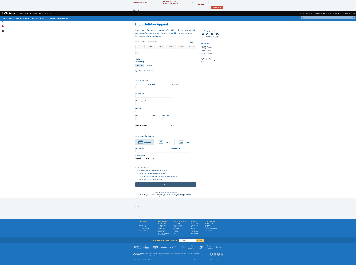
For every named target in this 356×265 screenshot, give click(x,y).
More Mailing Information (206, 53)
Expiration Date (140, 156)
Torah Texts (200, 247)
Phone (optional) (140, 101)
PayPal (168, 142)
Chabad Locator (209, 230)
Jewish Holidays (195, 224)
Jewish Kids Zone (162, 230)
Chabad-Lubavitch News (211, 228)
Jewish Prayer (194, 231)
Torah (178, 255)
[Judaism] (10, 13)
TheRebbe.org (161, 234)
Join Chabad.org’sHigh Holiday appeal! (170, 2)
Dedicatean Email (207, 37)
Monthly (149, 66)
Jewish (187, 255)
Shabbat (193, 227)
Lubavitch (165, 253)
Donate (341, 13)
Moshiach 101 (161, 228)
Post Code (165, 115)
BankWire (203, 37)
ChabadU (164, 247)
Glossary (176, 231)
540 (171, 47)
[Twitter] (215, 254)
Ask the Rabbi (318, 13)
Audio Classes (173, 247)
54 (140, 47)
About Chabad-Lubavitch (211, 224)
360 (161, 47)
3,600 (191, 47)
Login (302, 13)
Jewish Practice (8, 18)
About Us (202, 260)
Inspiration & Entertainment (58, 18)
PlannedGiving (212, 37)
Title (136, 84)
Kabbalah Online (162, 231)
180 (150, 47)
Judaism (182, 255)
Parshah (193, 230)
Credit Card (147, 142)
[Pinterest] (218, 254)
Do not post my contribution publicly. (150, 179)
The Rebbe (207, 225)
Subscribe (176, 228)
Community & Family (39, 18)
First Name (151, 84)
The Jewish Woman (163, 225)
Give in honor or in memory (146, 70)
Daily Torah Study (178, 227)
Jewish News (161, 227)
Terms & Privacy (211, 260)
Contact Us (219, 260)
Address (138, 108)
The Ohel (207, 227)
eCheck (188, 142)
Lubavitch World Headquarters (193, 253)
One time (140, 66)
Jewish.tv (155, 247)
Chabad (160, 253)
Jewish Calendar (178, 225)
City (136, 115)
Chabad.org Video (162, 224)
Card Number (139, 148)
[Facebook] (211, 254)
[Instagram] (222, 254)
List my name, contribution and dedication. (152, 174)
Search (175, 230)
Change (191, 42)
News (182, 247)
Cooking (191, 247)
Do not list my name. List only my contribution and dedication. (158, 176)
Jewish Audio (194, 233)
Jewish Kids (218, 247)
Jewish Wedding (195, 225)
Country (138, 123)
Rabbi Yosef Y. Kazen (167, 255)
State (153, 115)
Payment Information (144, 136)
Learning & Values (22, 18)
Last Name (175, 84)
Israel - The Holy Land (163, 233)
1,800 (181, 47)
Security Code (175, 148)
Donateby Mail (217, 37)
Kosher (193, 228)
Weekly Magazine (143, 230)
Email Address (140, 93)
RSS (175, 233)
